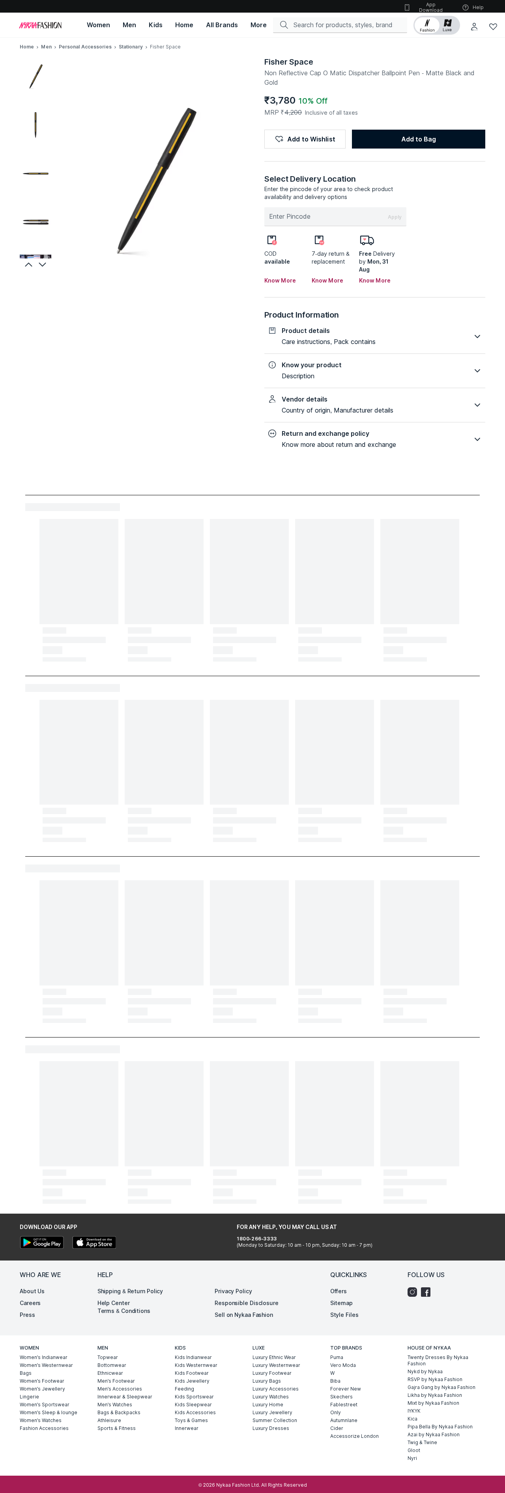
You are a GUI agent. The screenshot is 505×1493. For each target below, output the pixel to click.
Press (27, 1314)
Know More (280, 280)
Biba (335, 1381)
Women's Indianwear (43, 1357)
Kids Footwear (192, 1373)
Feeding (184, 1389)
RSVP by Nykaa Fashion (435, 1379)
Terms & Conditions (123, 1310)
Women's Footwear (42, 1381)
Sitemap (341, 1303)
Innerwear (186, 1428)
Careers (30, 1303)
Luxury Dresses (270, 1428)
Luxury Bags (266, 1381)
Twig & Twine (422, 1442)
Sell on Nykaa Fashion (244, 1314)
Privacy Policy (233, 1291)
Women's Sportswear (44, 1404)
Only (335, 1412)
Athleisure (109, 1420)
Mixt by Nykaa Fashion (433, 1403)
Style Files (344, 1314)
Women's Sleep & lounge (48, 1412)
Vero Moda (343, 1365)
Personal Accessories (85, 47)
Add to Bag (418, 139)
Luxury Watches (270, 1397)
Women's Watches (41, 1420)
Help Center (113, 1303)
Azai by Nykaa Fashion (434, 1434)
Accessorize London (354, 1436)
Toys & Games (191, 1420)
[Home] (40, 25)
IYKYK (414, 1411)
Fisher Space (288, 62)
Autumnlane (343, 1420)
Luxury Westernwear (276, 1365)
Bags (26, 1373)
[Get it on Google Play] (42, 1243)
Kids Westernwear (196, 1365)
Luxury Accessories (275, 1389)
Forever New (345, 1389)
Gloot (414, 1450)
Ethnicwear (110, 1373)
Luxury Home (267, 1404)
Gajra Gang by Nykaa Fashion (441, 1387)
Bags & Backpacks (118, 1412)
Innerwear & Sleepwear (124, 1397)
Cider (336, 1428)
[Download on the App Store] (94, 1243)
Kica (412, 1419)
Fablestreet (343, 1404)
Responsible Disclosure (247, 1303)
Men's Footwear (116, 1381)
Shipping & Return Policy (130, 1291)
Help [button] (478, 7)
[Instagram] (414, 1292)
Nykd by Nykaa (425, 1371)
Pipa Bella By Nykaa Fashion (440, 1427)
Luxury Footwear (272, 1373)
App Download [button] (431, 7)
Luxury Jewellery (272, 1412)
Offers (338, 1291)
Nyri (412, 1458)
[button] (436, 25)
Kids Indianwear (193, 1357)
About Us (32, 1291)
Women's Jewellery (42, 1389)
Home (27, 47)
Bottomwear (111, 1365)
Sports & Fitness (116, 1428)
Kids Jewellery (192, 1381)
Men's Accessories (119, 1389)
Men (46, 47)
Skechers (341, 1397)
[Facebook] (427, 1292)
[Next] (43, 264)
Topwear (107, 1357)
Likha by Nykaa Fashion (435, 1395)
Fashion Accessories (44, 1428)
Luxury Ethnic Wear (274, 1357)
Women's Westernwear (46, 1365)
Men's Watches (114, 1404)
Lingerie (29, 1397)
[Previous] (28, 264)
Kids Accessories (195, 1412)
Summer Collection (274, 1420)
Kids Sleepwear (193, 1404)
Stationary (131, 47)
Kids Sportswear (194, 1397)
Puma (336, 1357)
